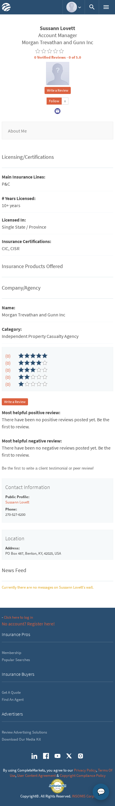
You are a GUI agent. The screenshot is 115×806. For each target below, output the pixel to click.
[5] (21, 356)
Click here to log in (18, 617)
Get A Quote (11, 692)
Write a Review (57, 90)
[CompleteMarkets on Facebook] (46, 756)
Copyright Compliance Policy (83, 775)
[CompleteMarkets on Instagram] (80, 756)
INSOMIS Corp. (83, 796)
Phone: (11, 509)
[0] (37, 51)
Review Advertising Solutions (24, 732)
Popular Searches (16, 659)
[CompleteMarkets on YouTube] (57, 756)
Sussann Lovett (17, 502)
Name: (8, 307)
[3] (21, 370)
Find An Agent (13, 699)
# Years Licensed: (19, 198)
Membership (11, 652)
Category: (12, 329)
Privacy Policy (85, 770)
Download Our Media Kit (21, 739)
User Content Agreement (36, 775)
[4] (21, 363)
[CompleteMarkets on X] (69, 756)
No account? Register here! (28, 624)
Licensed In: (14, 220)
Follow (54, 101)
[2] (21, 377)
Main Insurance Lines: (23, 177)
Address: (12, 548)
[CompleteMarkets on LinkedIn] (34, 756)
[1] (21, 384)
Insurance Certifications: (26, 241)
